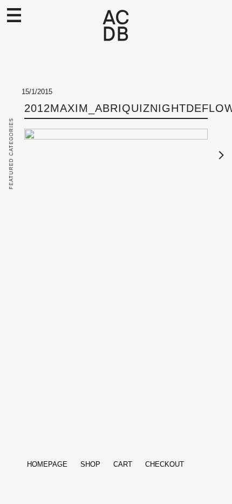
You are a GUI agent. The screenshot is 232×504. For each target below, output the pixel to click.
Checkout (164, 464)
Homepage (47, 464)
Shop (90, 464)
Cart (122, 464)
